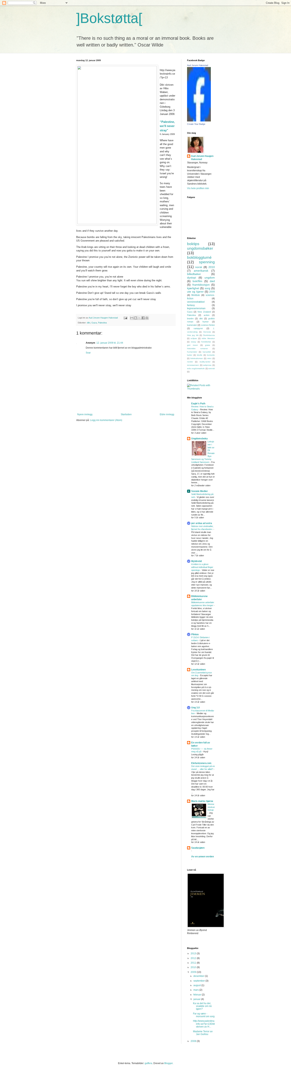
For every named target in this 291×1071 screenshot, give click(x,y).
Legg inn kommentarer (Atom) (106, 420)
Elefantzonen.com (201, 763)
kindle (199, 355)
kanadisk (207, 352)
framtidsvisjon (201, 284)
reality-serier (205, 362)
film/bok (195, 295)
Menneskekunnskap (211, 807)
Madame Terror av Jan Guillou (203, 1033)
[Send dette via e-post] (132, 318)
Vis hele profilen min (198, 188)
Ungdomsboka (199, 438)
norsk (198, 267)
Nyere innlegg (84, 414)
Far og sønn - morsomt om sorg (204, 1015)
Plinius (195, 634)
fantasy (191, 305)
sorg (207, 288)
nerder (190, 362)
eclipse (194, 338)
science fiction (208, 325)
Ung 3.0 (195, 707)
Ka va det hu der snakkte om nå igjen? (202, 1006)
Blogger (168, 1063)
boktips (193, 244)
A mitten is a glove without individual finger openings (202, 567)
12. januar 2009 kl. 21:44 (109, 342)
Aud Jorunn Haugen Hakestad (202, 158)
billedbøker (194, 274)
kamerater (192, 325)
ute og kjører (195, 291)
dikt (88, 322)
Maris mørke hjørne (202, 801)
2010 (211, 267)
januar (197, 999)
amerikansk (201, 270)
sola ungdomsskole (196, 368)
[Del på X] (139, 318)
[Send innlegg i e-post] (125, 318)
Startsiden (126, 414)
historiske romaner (197, 348)
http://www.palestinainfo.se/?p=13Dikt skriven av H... (204, 1024)
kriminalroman (196, 358)
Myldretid (196, 561)
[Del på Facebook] (143, 318)
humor (206, 321)
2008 (194, 1041)
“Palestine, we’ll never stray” (167, 126)
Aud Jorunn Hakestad (197, 65)
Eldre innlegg (167, 414)
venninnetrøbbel (196, 301)
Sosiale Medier (199, 491)
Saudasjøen (197, 847)
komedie (211, 355)
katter (189, 355)
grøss (207, 345)
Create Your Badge (196, 124)
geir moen (192, 345)
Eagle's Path (198, 403)
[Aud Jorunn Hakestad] (199, 120)
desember (199, 976)
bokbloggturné (199, 257)
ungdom (209, 277)
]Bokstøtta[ (109, 18)
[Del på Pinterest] (147, 318)
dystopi (191, 277)
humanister (192, 352)
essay (193, 342)
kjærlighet (193, 288)
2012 (194, 958)
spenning (207, 262)
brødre (190, 318)
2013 (194, 953)
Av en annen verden (202, 856)
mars (196, 990)
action (206, 315)
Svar (88, 352)
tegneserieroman (196, 308)
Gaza (94, 322)
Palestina (102, 322)
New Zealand (204, 312)
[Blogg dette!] (136, 318)
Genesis (207, 332)
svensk (211, 368)
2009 (212, 291)
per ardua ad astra (201, 523)
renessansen (193, 365)
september (199, 980)
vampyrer (198, 328)
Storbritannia (209, 335)
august (197, 985)
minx (209, 358)
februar (197, 994)
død (212, 281)
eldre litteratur (208, 338)
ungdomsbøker (200, 248)
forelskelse (206, 342)
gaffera (148, 1063)
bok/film (197, 281)
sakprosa (207, 365)
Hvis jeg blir (193, 335)
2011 (194, 962)
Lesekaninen (198, 669)
